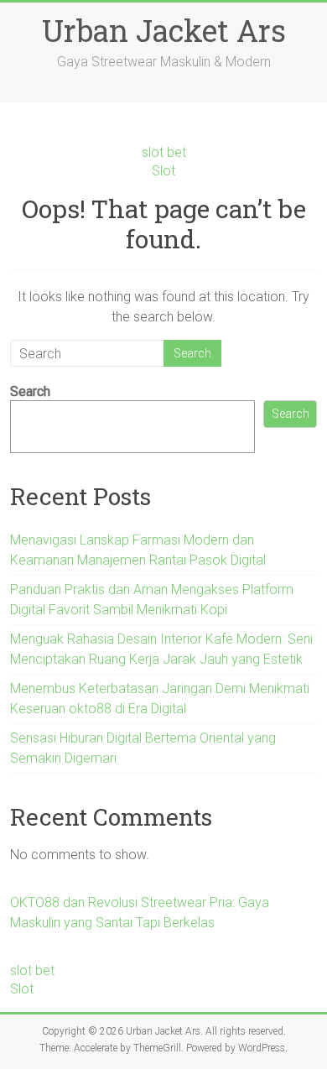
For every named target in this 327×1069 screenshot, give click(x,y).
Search (30, 391)
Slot (163, 171)
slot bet (164, 152)
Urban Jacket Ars (164, 30)
